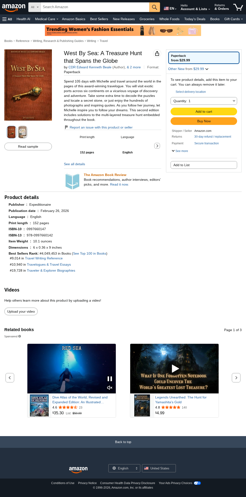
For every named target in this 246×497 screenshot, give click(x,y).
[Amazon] (14, 7)
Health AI (23, 19)
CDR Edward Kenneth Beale (89, 67)
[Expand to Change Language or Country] (176, 9)
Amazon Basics (73, 19)
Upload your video (21, 311)
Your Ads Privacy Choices (175, 483)
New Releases (124, 19)
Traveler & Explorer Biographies (51, 270)
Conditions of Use (62, 483)
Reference (23, 41)
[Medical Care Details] (57, 19)
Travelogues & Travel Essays (49, 264)
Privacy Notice (87, 483)
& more (134, 67)
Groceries (147, 19)
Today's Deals (194, 19)
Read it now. (119, 184)
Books (215, 19)
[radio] (203, 58)
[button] (7, 19)
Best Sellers (99, 19)
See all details (74, 164)
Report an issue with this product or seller (101, 127)
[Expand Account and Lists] (209, 9)
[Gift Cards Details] (242, 19)
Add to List (181, 165)
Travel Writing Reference (44, 258)
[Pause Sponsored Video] (110, 379)
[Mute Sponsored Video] (110, 388)
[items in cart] (238, 7)
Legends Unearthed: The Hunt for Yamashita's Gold (181, 399)
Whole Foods (169, 19)
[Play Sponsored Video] (174, 369)
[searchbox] (95, 7)
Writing (91, 41)
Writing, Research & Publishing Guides (58, 41)
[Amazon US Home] (78, 470)
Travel (104, 41)
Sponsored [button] (11, 336)
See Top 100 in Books (89, 253)
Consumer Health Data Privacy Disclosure (127, 483)
